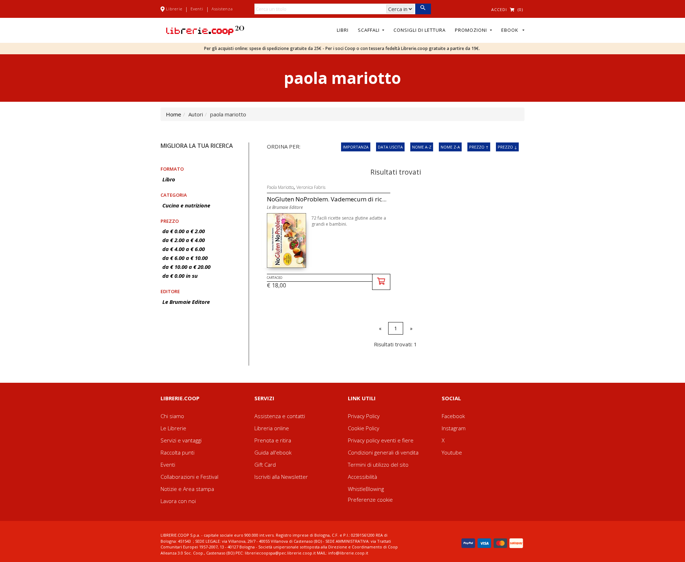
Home (173, 114)
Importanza (356, 147)
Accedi (499, 9)
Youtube (452, 452)
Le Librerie (173, 428)
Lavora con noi (178, 501)
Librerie (174, 8)
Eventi (197, 8)
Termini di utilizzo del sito (378, 464)
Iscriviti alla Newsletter (281, 476)
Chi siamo (172, 416)
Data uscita (390, 147)
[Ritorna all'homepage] (205, 29)
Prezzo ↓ (507, 147)
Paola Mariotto (280, 187)
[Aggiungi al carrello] (381, 282)
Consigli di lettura (420, 30)
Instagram (454, 428)
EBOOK (511, 30)
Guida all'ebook (272, 452)
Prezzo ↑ (478, 147)
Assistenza (222, 8)
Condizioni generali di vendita (383, 452)
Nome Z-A (450, 147)
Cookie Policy (363, 428)
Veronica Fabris (310, 187)
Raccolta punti (177, 452)
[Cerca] (423, 9)
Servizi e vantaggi (181, 440)
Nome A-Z (421, 147)
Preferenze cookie (370, 499)
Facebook (453, 416)
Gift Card (265, 464)
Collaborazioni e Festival (189, 476)
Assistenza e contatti (279, 416)
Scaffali (369, 30)
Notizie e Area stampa (187, 488)
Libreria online (271, 428)
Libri (343, 30)
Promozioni (471, 30)
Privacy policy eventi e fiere (380, 440)
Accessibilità (362, 476)
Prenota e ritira (272, 440)
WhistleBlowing (366, 488)
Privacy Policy (364, 416)
